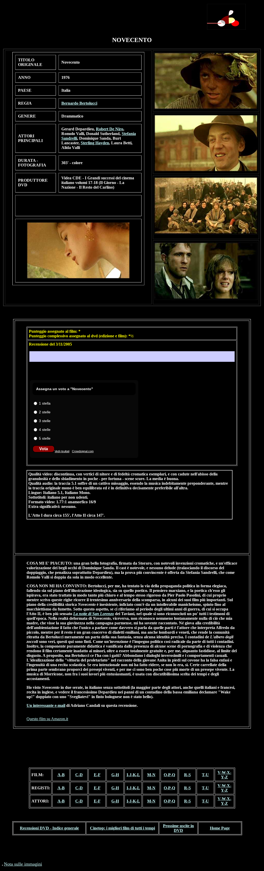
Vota (43, 449)
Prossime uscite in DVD (178, 828)
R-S (187, 775)
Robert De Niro (109, 129)
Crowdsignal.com (83, 451)
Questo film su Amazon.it (47, 719)
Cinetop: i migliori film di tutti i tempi (122, 828)
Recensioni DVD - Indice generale (49, 828)
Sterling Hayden (95, 143)
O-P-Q (169, 775)
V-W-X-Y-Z (224, 774)
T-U (205, 775)
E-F (97, 775)
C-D (79, 775)
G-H (115, 775)
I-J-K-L (133, 775)
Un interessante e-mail (46, 705)
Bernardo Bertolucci (79, 103)
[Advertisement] (112, 14)
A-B (61, 775)
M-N (151, 775)
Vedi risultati (62, 451)
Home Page (220, 828)
